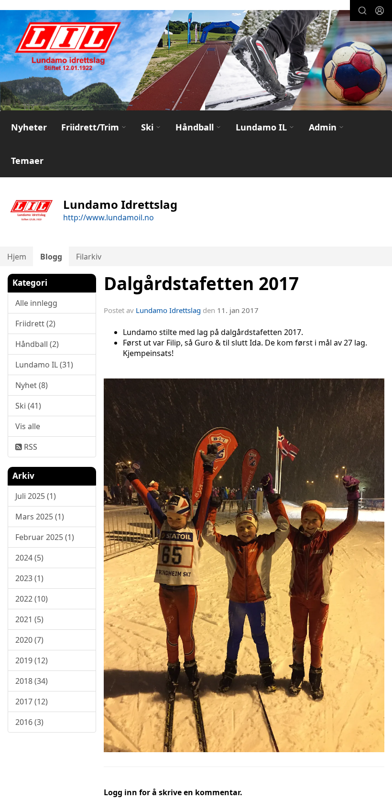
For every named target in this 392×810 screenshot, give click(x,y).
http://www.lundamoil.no (108, 217)
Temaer (27, 160)
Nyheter (29, 127)
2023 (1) (29, 578)
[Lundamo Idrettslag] (196, 63)
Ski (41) (28, 405)
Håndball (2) (37, 344)
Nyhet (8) (31, 385)
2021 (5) (29, 619)
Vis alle (27, 426)
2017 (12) (31, 701)
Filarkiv (88, 256)
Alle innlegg (36, 303)
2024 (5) (29, 557)
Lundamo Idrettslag (168, 310)
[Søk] (362, 10)
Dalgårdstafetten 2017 (201, 283)
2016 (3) (29, 722)
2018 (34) (31, 681)
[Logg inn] (379, 10)
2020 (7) (29, 640)
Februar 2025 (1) (44, 537)
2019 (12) (31, 660)
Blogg (51, 256)
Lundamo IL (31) (44, 364)
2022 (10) (31, 599)
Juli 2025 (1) (35, 496)
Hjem (16, 256)
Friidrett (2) (35, 323)
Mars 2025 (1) (39, 516)
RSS (29, 447)
